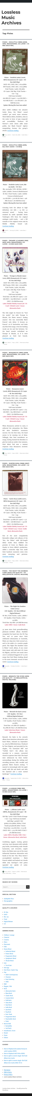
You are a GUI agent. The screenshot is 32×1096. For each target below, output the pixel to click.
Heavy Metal (7, 949)
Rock (5, 988)
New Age (6, 967)
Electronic (7, 944)
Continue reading (13, 130)
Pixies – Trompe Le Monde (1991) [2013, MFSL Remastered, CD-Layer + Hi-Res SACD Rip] (15, 242)
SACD (5, 914)
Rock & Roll (7, 1023)
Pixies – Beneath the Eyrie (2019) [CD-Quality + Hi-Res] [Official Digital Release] (15, 677)
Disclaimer (7, 1070)
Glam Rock (8, 1002)
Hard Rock (8, 1005)
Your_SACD (8, 135)
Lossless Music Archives (11, 17)
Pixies (4, 136)
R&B (5, 984)
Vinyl (5, 919)
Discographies (8, 901)
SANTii (6, 230)
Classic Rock (9, 995)
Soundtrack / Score (9, 1030)
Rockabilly (8, 1026)
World (6, 1033)
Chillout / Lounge (9, 935)
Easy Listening (9, 979)
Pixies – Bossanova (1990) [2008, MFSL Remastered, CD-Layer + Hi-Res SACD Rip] (15, 354)
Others (6, 1037)
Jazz (5, 963)
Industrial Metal (10, 951)
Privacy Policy (8, 1074)
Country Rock (9, 998)
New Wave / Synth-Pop (11, 970)
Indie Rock (24, 135)
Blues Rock (8, 993)
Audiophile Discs (9, 898)
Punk (7, 1021)
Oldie (7, 981)
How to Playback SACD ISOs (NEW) (14, 1053)
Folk (5, 946)
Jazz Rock (8, 1009)
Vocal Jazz (8, 965)
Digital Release (8, 921)
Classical (6, 937)
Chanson (8, 977)
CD (5, 924)
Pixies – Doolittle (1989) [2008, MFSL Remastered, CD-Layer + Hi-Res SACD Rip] (15, 43)
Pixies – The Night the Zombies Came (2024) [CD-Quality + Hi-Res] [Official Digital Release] (15, 572)
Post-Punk (8, 1014)
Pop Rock (8, 1012)
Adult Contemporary (11, 974)
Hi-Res (6, 912)
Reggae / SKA (8, 986)
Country (6, 940)
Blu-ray (6, 917)
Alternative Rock (24, 342)
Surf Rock (8, 1028)
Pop (5, 972)
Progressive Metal (10, 956)
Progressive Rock (10, 1016)
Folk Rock (8, 1000)
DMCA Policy (8, 1072)
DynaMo (7, 666)
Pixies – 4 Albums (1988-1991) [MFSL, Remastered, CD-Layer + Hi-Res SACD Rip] (15, 790)
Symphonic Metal (10, 958)
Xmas (5, 1035)
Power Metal (9, 953)
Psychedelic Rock (10, 1019)
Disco (5, 942)
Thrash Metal (9, 960)
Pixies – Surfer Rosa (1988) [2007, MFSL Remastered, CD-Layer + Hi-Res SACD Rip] (15, 465)
